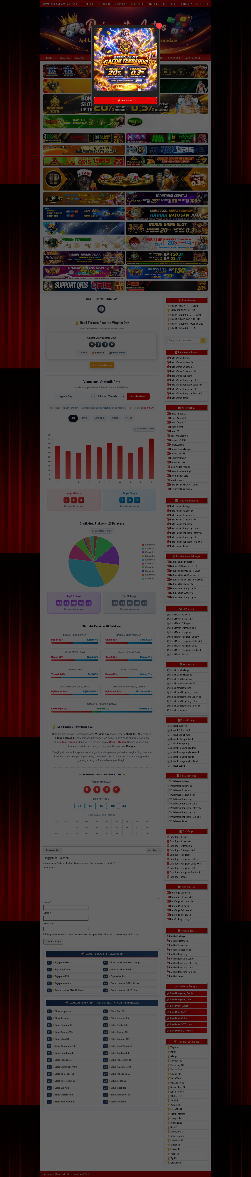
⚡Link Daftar (125, 100)
